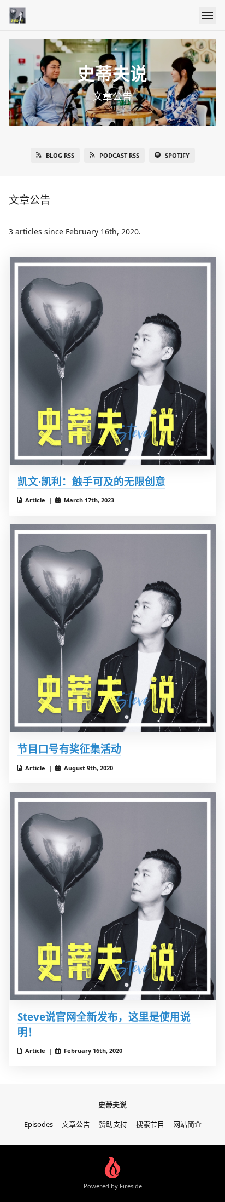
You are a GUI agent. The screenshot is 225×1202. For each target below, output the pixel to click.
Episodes (38, 1124)
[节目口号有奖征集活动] (112, 628)
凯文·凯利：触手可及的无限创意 (91, 481)
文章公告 (76, 1124)
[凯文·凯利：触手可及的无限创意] (112, 361)
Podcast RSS (119, 155)
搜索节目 (150, 1124)
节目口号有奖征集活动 (69, 748)
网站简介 (187, 1124)
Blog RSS (60, 155)
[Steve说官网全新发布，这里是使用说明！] (112, 896)
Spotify (177, 155)
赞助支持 (113, 1124)
